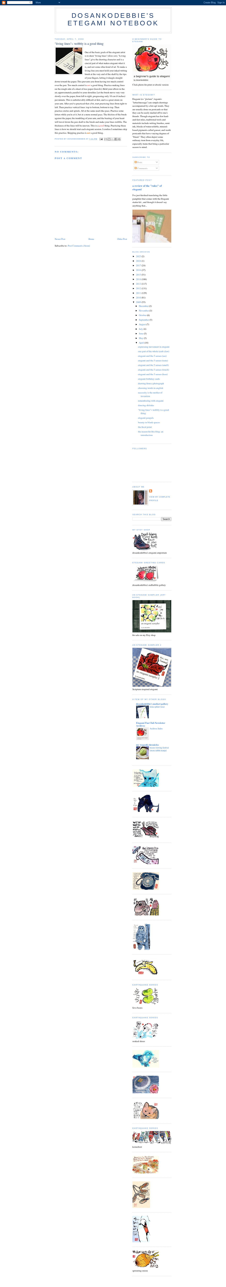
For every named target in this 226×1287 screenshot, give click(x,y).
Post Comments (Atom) (79, 245)
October (143, 315)
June (141, 333)
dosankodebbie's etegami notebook (113, 19)
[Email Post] (101, 139)
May (141, 338)
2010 (139, 297)
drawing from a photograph (151, 383)
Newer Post (60, 239)
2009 (139, 302)
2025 (139, 256)
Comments (142, 168)
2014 (139, 279)
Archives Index (156, 728)
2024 (139, 260)
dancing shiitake (146, 405)
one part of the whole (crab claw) (153, 351)
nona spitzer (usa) (157, 706)
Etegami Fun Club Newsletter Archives (150, 724)
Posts (139, 162)
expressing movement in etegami (154, 346)
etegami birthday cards (149, 378)
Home (91, 239)
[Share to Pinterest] (119, 139)
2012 (139, 288)
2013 (139, 283)
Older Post (122, 239)
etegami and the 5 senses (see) (152, 355)
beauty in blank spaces (149, 422)
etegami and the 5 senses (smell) (153, 365)
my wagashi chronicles (147, 744)
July (141, 328)
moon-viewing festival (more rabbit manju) (159, 749)
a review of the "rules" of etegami (147, 187)
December (144, 306)
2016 (139, 270)
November (144, 310)
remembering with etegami (150, 400)
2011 (139, 293)
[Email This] (106, 139)
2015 (139, 274)
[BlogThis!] (109, 139)
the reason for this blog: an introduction (150, 433)
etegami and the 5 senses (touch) (153, 369)
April (141, 342)
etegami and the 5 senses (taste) (153, 360)
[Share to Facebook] (116, 139)
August (142, 324)
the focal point (145, 427)
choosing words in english (150, 388)
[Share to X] (112, 139)
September (144, 319)
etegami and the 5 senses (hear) (153, 374)
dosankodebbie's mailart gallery (152, 703)
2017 (139, 265)
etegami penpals (146, 417)
